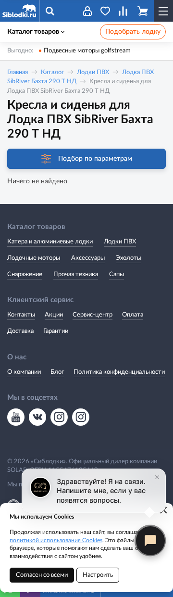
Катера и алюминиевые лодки (50, 242)
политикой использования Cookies (56, 540)
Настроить (98, 575)
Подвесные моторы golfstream (87, 51)
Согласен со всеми (42, 575)
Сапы (116, 274)
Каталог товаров (33, 31)
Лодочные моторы (33, 258)
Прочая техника (75, 274)
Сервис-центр (92, 315)
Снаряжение (24, 274)
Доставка (20, 331)
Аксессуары (88, 258)
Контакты (21, 315)
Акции (54, 315)
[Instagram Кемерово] (80, 417)
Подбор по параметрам (95, 158)
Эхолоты (128, 258)
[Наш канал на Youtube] (16, 417)
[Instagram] (59, 417)
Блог (57, 372)
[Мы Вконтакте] (37, 417)
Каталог (52, 72)
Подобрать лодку (133, 31)
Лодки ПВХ (93, 72)
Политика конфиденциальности (119, 372)
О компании (24, 372)
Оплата (132, 315)
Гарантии (55, 331)
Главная (17, 72)
